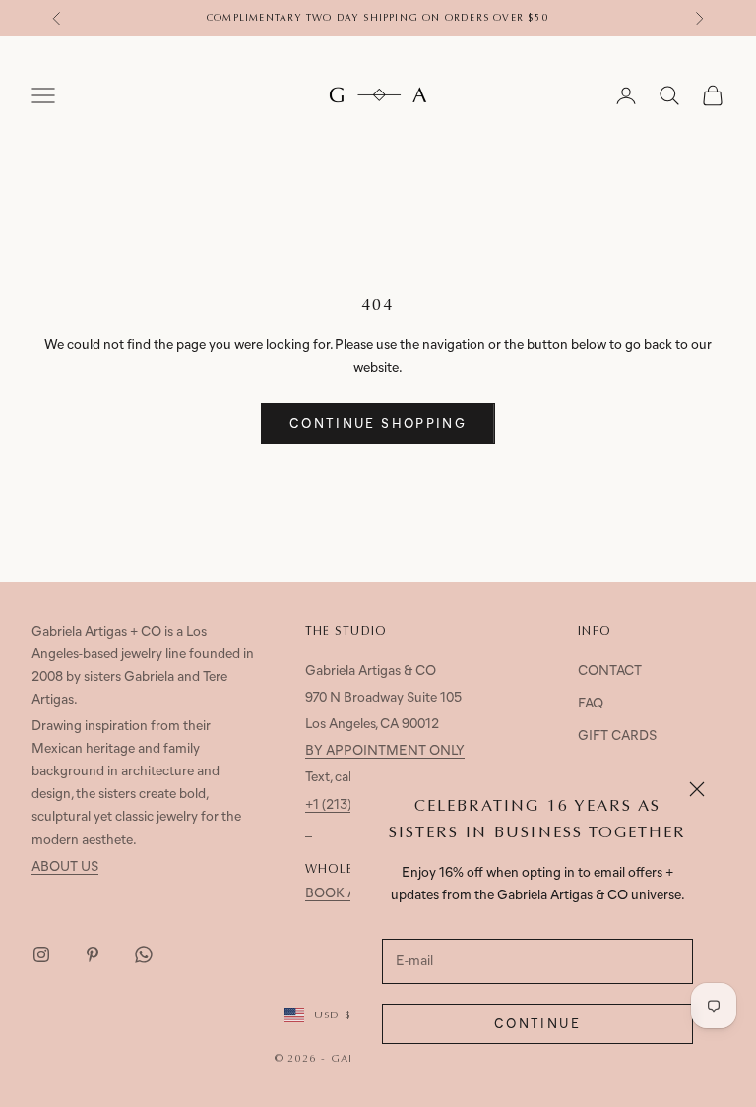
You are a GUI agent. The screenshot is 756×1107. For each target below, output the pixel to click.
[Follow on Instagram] (41, 954)
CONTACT (610, 671)
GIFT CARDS (617, 736)
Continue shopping (378, 424)
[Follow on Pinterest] (92, 954)
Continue (537, 1024)
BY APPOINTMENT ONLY (385, 751)
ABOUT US (65, 867)
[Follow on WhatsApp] (144, 954)
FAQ (590, 704)
